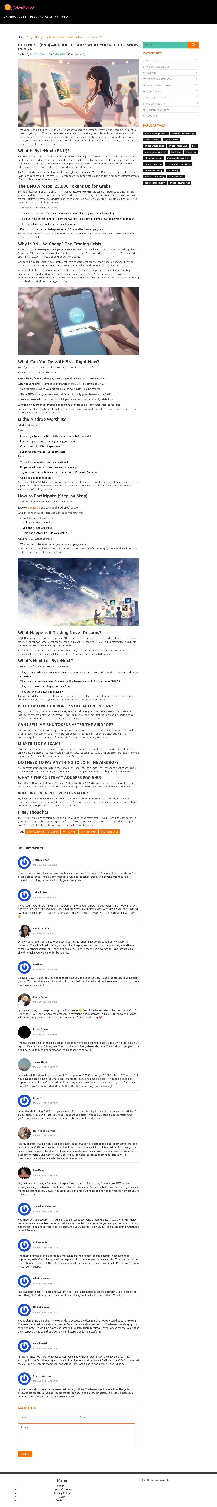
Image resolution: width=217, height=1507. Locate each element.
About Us (62, 1485)
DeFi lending (173, 170)
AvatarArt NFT (70, 832)
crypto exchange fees (180, 183)
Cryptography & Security (156, 98)
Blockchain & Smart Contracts (159, 85)
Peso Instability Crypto (49, 16)
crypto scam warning (154, 176)
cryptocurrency (171, 139)
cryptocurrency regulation (178, 164)
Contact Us (62, 1500)
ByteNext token (88, 832)
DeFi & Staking (150, 116)
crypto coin (191, 152)
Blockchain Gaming (152, 91)
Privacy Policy (62, 1493)
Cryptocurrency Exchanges (157, 67)
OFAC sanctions (176, 176)
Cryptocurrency (151, 61)
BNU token (53, 832)
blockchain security (154, 158)
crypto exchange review (156, 133)
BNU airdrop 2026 (109, 832)
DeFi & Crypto (150, 73)
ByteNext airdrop (35, 832)
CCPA (62, 1496)
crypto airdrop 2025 (178, 146)
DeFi (194, 146)
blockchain (176, 152)
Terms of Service (62, 1489)
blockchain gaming (153, 170)
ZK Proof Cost (15, 16)
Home (21, 37)
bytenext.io (33, 507)
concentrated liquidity (155, 183)
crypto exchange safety (156, 152)
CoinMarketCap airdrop (178, 158)
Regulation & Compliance (156, 110)
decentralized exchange (183, 133)
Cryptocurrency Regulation (157, 79)
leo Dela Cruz (38, 54)
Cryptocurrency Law (154, 104)
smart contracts (152, 139)
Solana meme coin (153, 164)
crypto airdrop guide (154, 146)
